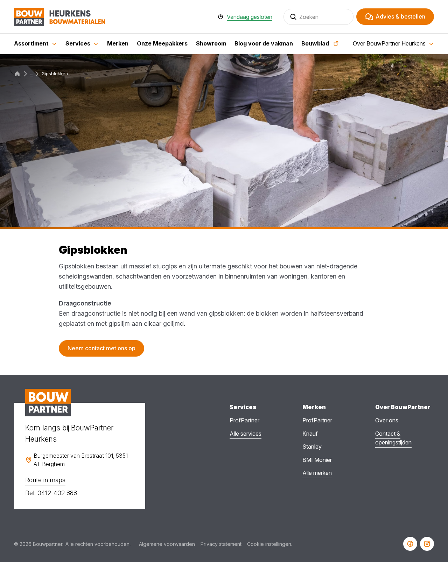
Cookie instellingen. (269, 544)
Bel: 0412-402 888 (51, 493)
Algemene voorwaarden (167, 544)
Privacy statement (221, 544)
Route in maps (45, 480)
